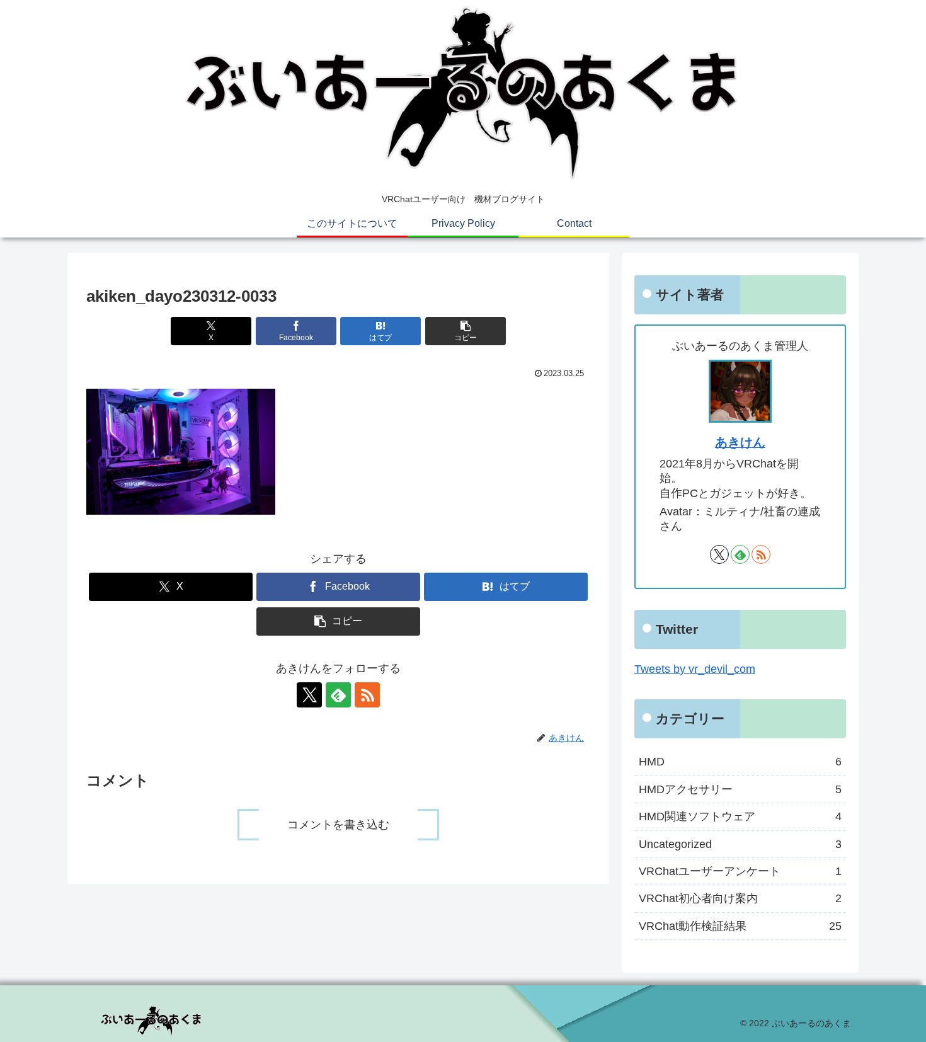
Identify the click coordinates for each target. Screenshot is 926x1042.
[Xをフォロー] (309, 694)
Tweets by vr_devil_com (694, 669)
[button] (465, 331)
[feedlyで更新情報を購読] (338, 694)
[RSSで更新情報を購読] (367, 694)
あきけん (740, 442)
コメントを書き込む (338, 824)
